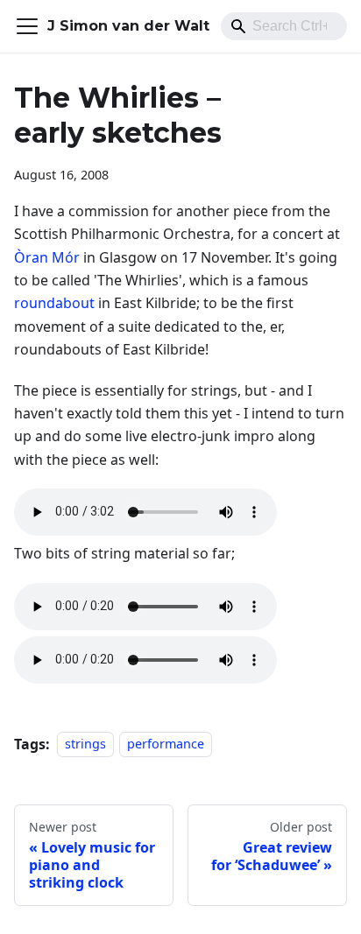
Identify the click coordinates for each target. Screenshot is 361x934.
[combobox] (284, 26)
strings (85, 744)
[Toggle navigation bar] (27, 26)
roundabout (54, 303)
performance (165, 744)
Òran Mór (47, 257)
